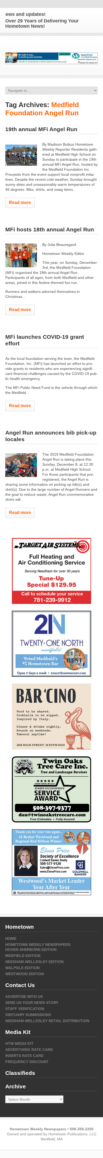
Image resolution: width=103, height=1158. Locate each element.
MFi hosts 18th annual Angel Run (49, 229)
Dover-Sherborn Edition (31, 949)
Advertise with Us (24, 996)
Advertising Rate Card (29, 1049)
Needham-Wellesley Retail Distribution (47, 1021)
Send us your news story (31, 1002)
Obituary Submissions (28, 1015)
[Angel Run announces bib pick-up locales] (21, 465)
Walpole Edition (22, 968)
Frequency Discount (27, 1062)
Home (10, 938)
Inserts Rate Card (24, 1056)
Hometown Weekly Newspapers (38, 944)
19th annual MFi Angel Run (41, 129)
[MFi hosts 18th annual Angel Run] (21, 255)
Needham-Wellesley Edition (34, 962)
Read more (20, 202)
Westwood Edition (24, 974)
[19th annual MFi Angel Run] (21, 155)
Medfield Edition (22, 956)
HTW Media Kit (19, 1043)
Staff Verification (24, 1009)
